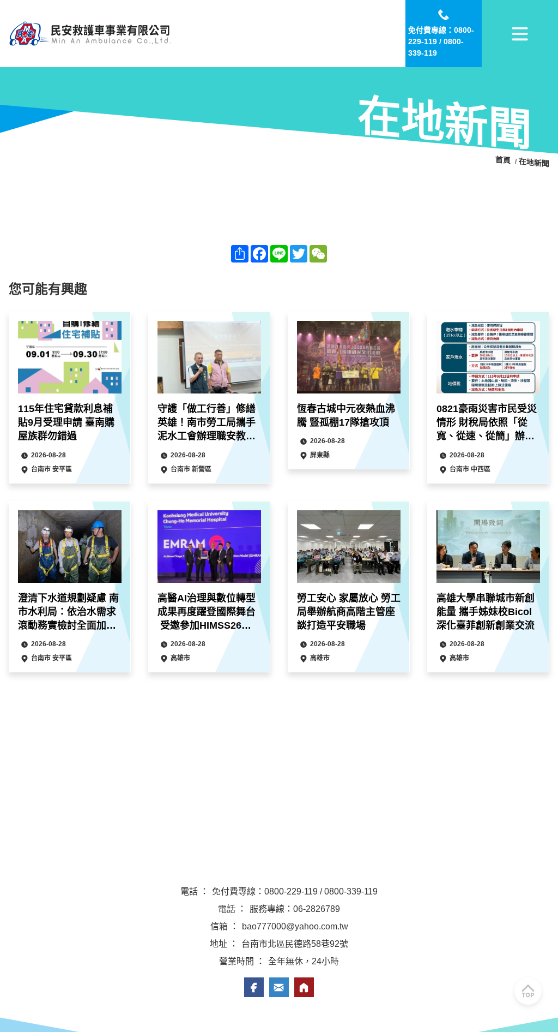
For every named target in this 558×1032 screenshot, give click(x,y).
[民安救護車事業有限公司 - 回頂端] (528, 991)
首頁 (504, 160)
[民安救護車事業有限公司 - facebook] (254, 987)
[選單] (520, 33)
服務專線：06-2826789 (295, 909)
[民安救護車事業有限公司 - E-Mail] (279, 987)
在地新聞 (534, 163)
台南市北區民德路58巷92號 (294, 944)
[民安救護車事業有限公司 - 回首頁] (90, 33)
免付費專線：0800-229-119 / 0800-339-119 (295, 891)
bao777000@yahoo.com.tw (295, 926)
